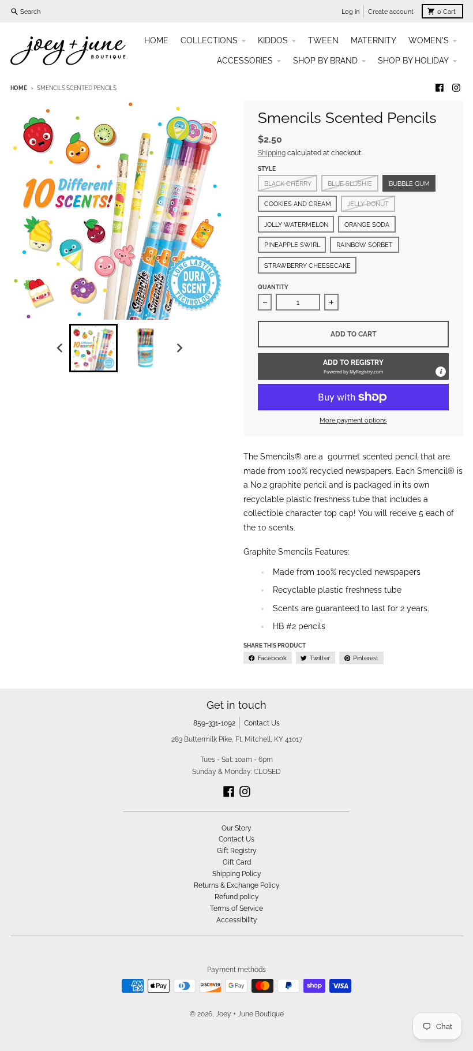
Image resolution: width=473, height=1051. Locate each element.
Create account (391, 11)
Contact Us (262, 723)
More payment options (353, 420)
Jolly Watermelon (296, 224)
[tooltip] (441, 371)
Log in (350, 11)
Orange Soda (366, 224)
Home (18, 88)
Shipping (272, 152)
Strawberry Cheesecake (307, 265)
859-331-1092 (214, 723)
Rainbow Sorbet (364, 244)
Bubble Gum (409, 183)
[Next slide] (179, 348)
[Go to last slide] (60, 348)
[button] (353, 366)
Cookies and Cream (297, 203)
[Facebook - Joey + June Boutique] (439, 88)
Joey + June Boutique (250, 1013)
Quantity (273, 287)
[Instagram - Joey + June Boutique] (456, 88)
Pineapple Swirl (292, 244)
